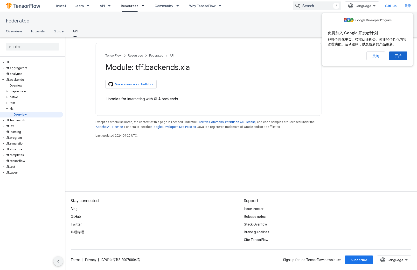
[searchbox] (32, 47)
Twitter (76, 224)
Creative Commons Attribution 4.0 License (226, 122)
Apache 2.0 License (109, 127)
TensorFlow (113, 55)
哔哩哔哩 (77, 232)
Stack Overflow (255, 224)
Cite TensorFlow (256, 240)
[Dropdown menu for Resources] (144, 6)
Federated (17, 21)
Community (163, 6)
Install (61, 6)
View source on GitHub (134, 84)
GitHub (391, 6)
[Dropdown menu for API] (111, 6)
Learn (79, 6)
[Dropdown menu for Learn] (89, 6)
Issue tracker (254, 209)
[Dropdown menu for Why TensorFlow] (221, 6)
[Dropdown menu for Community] (179, 6)
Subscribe (359, 260)
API (102, 6)
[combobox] (317, 5)
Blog (74, 209)
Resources (130, 6)
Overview (14, 31)
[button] (31, 62)
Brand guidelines (256, 232)
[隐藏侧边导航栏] (58, 261)
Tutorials (38, 31)
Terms (76, 260)
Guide (59, 31)
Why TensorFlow (202, 6)
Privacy (90, 260)
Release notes (255, 217)
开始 (398, 56)
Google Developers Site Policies (173, 127)
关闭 (375, 56)
